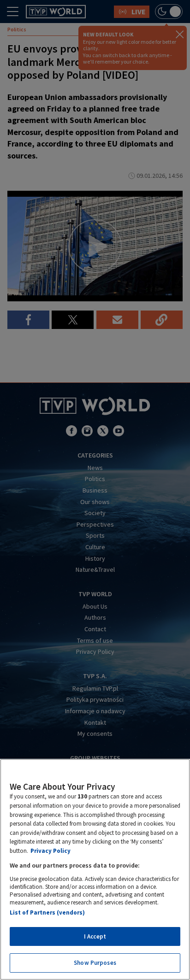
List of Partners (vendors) (47, 912)
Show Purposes (95, 963)
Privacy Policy (50, 851)
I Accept (95, 936)
